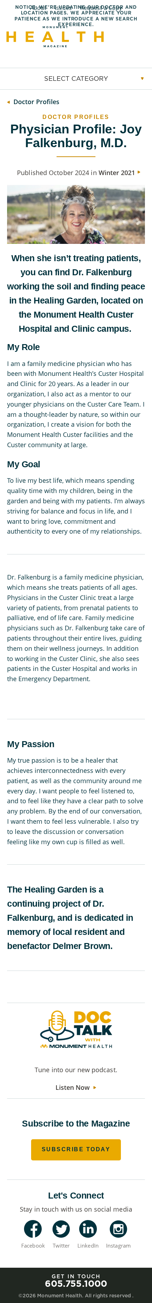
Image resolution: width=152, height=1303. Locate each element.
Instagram (118, 1245)
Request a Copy (101, 8)
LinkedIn (88, 1245)
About (38, 8)
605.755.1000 (76, 1283)
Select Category (76, 78)
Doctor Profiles (36, 101)
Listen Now (72, 1087)
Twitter (61, 1245)
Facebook (33, 1245)
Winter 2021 (117, 172)
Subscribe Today (76, 1149)
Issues (63, 8)
